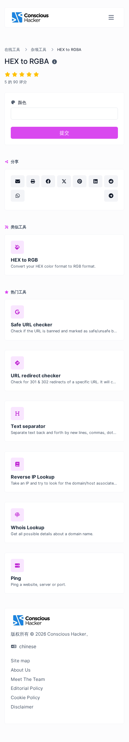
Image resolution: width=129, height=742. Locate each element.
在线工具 (12, 49)
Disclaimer (22, 707)
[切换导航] (111, 17)
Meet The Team (28, 679)
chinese (27, 646)
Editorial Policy (27, 688)
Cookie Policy (25, 697)
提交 (64, 133)
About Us (21, 670)
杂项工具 (38, 49)
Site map (20, 660)
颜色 (21, 102)
